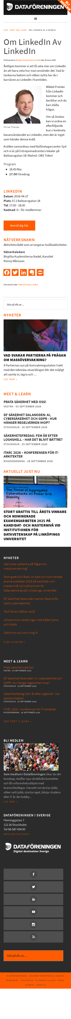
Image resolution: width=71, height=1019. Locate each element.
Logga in (41, 985)
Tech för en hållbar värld (19, 611)
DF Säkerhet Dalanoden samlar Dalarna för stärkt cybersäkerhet (31, 601)
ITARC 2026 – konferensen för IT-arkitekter (31, 454)
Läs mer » (10, 379)
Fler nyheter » (14, 642)
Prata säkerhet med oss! (25, 401)
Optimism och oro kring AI (21, 633)
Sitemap (29, 985)
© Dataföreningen (17, 976)
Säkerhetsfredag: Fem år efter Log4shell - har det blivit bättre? (33, 437)
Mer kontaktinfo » (17, 834)
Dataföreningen (36, 7)
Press (60, 980)
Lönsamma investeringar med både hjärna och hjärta (31, 622)
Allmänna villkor (45, 980)
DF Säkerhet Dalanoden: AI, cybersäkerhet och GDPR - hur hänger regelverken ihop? (30, 418)
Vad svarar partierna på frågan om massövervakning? (35, 357)
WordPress (46, 976)
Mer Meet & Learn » (18, 721)
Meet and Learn (25, 284)
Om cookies (27, 980)
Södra (35, 284)
